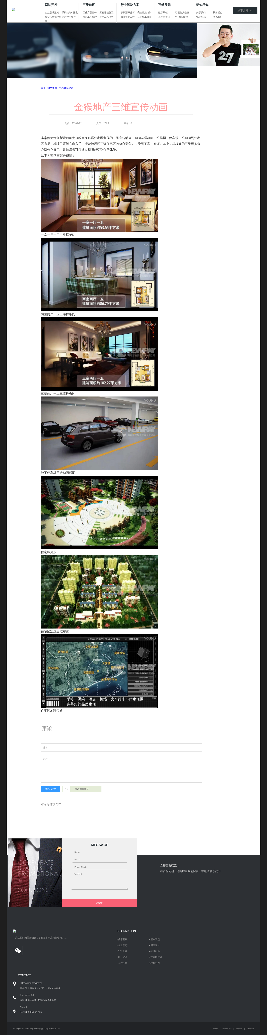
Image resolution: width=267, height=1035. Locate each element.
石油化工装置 (144, 16)
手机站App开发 (70, 12)
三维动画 (89, 4)
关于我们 (201, 12)
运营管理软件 (69, 16)
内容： (46, 759)
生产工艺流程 (106, 16)
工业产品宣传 (90, 12)
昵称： (46, 747)
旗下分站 (243, 10)
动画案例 (52, 88)
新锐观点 (155, 939)
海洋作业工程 (128, 16)
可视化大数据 (182, 12)
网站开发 (51, 4)
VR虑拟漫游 (181, 16)
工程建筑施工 (106, 12)
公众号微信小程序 (53, 19)
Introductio (227, 1029)
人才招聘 (122, 963)
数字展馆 (163, 12)
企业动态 (122, 945)
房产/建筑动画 (66, 88)
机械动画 (155, 951)
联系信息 (155, 963)
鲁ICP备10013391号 (50, 1029)
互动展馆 (164, 4)
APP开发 (122, 951)
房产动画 (122, 957)
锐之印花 (201, 16)
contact (239, 1029)
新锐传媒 (202, 4)
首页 (43, 88)
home (215, 1029)
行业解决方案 (130, 4)
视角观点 (217, 12)
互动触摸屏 (164, 16)
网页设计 (155, 945)
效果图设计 (156, 957)
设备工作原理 (90, 16)
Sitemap (250, 1029)
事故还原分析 (128, 12)
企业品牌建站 (52, 12)
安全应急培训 (144, 12)
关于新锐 (122, 939)
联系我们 (217, 16)
